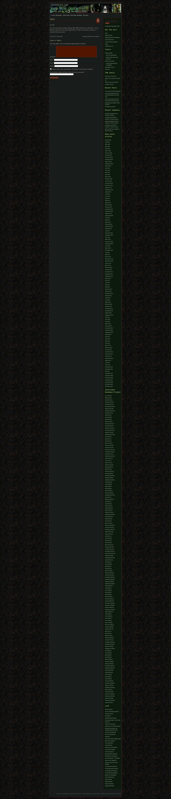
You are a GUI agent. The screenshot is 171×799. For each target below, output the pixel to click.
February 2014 (108, 347)
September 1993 (109, 700)
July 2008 (107, 482)
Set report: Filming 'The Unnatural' (90, 36)
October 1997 (108, 629)
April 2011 (107, 441)
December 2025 (109, 157)
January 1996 (108, 663)
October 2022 (108, 228)
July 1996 (107, 650)
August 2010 (108, 458)
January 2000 (108, 575)
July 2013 (107, 362)
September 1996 (109, 648)
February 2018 (108, 267)
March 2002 (108, 523)
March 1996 (108, 659)
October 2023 (108, 213)
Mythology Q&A (108, 53)
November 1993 (109, 696)
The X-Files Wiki (109, 743)
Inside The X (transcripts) (111, 747)
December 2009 (109, 375)
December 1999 (109, 577)
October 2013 (108, 356)
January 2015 (108, 326)
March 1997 (108, 635)
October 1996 (108, 646)
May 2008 (107, 486)
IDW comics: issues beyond (111, 82)
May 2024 (107, 198)
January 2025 (108, 181)
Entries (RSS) (86, 793)
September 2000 (109, 557)
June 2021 (107, 237)
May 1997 (107, 631)
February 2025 (108, 179)
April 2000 (107, 568)
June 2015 (107, 319)
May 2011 (107, 371)
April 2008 (107, 488)
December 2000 (109, 551)
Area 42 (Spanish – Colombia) (112, 758)
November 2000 (109, 553)
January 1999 (108, 601)
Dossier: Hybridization (111, 55)
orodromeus (108, 117)
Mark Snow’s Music (109, 61)
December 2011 (109, 369)
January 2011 (108, 447)
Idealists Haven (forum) (110, 718)
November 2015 (109, 310)
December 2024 (109, 183)
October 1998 (108, 607)
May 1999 (107, 592)
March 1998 (108, 622)
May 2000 (107, 566)
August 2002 (108, 516)
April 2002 (107, 521)
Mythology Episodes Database (112, 37)
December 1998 (109, 603)
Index (106, 33)
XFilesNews (108, 715)
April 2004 (107, 503)
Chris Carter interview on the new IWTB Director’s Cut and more (112, 95)
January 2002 (108, 527)
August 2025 (108, 166)
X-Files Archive (108, 745)
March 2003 (108, 510)
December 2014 (109, 328)
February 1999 (108, 598)
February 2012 (108, 423)
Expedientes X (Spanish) (111, 756)
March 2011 (108, 443)
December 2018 (109, 259)
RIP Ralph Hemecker (110, 106)
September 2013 (109, 358)
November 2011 (109, 430)
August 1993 (108, 702)
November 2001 (109, 529)
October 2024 (108, 187)
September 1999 (109, 583)
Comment (53, 57)
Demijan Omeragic (109, 113)
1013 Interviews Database (111, 42)
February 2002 (108, 525)
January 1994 (108, 691)
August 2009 (108, 467)
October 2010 (108, 454)
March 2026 (108, 150)
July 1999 (107, 588)
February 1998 (108, 624)
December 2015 (109, 308)
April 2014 (107, 343)
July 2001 (107, 536)
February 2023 (108, 224)
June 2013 (107, 364)
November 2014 (109, 330)
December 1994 (109, 683)
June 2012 (107, 417)
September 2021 (109, 235)
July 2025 (107, 168)
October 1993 (108, 698)
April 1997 (107, 633)
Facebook (107, 26)
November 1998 (109, 605)
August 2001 (108, 534)
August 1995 (108, 672)
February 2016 (108, 304)
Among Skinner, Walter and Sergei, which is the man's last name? (67, 72)
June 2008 (107, 484)
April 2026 (107, 148)
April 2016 (107, 300)
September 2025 (109, 163)
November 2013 (109, 354)
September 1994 (109, 687)
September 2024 (109, 189)
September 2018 (109, 261)
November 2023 (109, 211)
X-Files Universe (109, 713)
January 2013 (108, 404)
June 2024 (107, 196)
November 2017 (109, 274)
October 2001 (108, 531)
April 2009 (107, 469)
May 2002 (107, 518)
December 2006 (109, 382)
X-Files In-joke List (109, 751)
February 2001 (108, 547)
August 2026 (108, 140)
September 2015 (109, 315)
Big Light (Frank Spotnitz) (111, 754)
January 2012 (108, 426)
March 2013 (108, 400)
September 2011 (109, 434)
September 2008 (109, 480)
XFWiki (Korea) (108, 781)
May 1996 (107, 655)
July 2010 (107, 460)
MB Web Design (111, 793)
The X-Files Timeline (110, 749)
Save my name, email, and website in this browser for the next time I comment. (72, 69)
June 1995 (107, 674)
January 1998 (108, 627)
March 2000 (108, 570)
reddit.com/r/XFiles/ (109, 785)
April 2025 (107, 174)
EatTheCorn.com (59, 5)
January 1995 (108, 681)
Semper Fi (107, 736)
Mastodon (113, 26)
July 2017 (107, 280)
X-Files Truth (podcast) (110, 732)
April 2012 (107, 419)
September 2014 (109, 332)
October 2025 (108, 161)
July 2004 (107, 501)
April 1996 (107, 657)
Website (52, 66)
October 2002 (108, 512)
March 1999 (108, 596)
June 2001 (107, 538)
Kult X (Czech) (108, 779)
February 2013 (108, 402)
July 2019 (107, 252)
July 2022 (107, 230)
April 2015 (107, 321)
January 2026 (108, 155)
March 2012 (108, 421)
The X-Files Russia (109, 777)
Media (106, 44)
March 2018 (108, 265)
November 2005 (109, 386)
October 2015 (108, 313)
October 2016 (108, 295)
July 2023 (107, 217)
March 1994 (108, 689)
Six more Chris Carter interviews (113, 91)
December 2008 (109, 377)
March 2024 (108, 202)
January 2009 (108, 473)
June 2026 (107, 144)
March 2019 (108, 256)
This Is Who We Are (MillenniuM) (113, 738)
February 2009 (108, 471)
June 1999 (107, 590)
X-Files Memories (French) (111, 768)
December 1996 (109, 642)
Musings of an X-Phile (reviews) (112, 726)
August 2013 (108, 360)
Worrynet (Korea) (109, 783)
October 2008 (108, 477)
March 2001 (108, 544)
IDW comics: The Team (110, 76)
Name (52, 60)
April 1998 (107, 620)
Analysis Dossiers (109, 39)
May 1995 (107, 676)
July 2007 (107, 497)
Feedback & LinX (109, 46)
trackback (52, 32)
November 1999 (109, 579)
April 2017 (107, 287)
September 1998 (109, 609)
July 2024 (107, 194)
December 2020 (109, 241)
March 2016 (108, 302)
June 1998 (107, 616)
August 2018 (108, 263)
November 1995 (109, 668)
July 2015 (107, 317)
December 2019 (109, 250)
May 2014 (107, 341)
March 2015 (108, 323)
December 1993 (109, 694)
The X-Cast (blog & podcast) (112, 711)
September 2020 (109, 243)
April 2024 (107, 200)
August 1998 (108, 611)
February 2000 (108, 573)
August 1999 (108, 585)
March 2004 (108, 506)
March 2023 (108, 222)
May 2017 (107, 285)
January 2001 (108, 549)
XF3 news (107, 69)
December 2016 (109, 293)
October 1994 (108, 685)
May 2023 (107, 220)
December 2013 (109, 351)
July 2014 (107, 336)
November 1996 (109, 644)
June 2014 (107, 339)
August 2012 (108, 413)
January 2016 (108, 306)
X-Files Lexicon (108, 709)
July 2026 (107, 142)
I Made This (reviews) (110, 724)
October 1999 (108, 581)
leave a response (90, 30)
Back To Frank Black (110, 741)
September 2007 (109, 495)
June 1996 (107, 653)
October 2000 (108, 555)
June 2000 (107, 564)
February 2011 (108, 445)
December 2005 (109, 384)
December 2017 (109, 271)
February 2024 (108, 204)
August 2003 (108, 508)
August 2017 (108, 278)
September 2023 (109, 215)
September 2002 (109, 514)
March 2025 (108, 176)
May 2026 (107, 146)
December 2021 (109, 233)
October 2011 (108, 432)
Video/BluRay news (110, 67)
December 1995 (109, 665)
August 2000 (108, 560)
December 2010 (109, 373)
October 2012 (108, 408)
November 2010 (109, 452)
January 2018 (108, 269)
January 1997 (108, 639)
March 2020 (108, 248)
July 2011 (107, 436)
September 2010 (109, 456)
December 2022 (109, 226)
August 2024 (108, 192)
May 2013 (107, 397)
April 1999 (107, 594)
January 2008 (108, 493)
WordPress (78, 793)
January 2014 (108, 349)
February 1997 (108, 637)
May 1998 (107, 618)
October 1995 (108, 670)
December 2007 (109, 380)
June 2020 (107, 246)
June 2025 (107, 170)
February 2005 (108, 499)
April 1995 (107, 678)
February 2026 (108, 153)
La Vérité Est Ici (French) (111, 766)
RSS (118, 26)
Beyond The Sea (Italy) (110, 775)
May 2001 (107, 540)
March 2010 (108, 462)
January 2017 (108, 291)
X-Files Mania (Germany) (111, 770)
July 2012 (107, 415)
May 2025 (107, 172)
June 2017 (107, 282)
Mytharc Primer (108, 35)
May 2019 (107, 254)
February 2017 (108, 289)
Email (52, 63)
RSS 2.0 (76, 30)
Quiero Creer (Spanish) (110, 760)
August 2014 (108, 334)
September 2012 (109, 410)
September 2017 (109, 276)
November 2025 (109, 159)
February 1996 (108, 661)
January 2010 (108, 464)
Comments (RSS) (95, 793)
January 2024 (108, 207)
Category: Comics (109, 84)
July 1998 (107, 614)
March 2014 (108, 345)
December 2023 (109, 209)
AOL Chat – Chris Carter (56, 36)
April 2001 (107, 542)
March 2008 (108, 490)
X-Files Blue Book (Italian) (111, 773)
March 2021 (108, 239)
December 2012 (109, 367)
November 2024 (109, 185)
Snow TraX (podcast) (110, 734)
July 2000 (107, 562)
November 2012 (109, 406)
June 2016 (107, 297)
